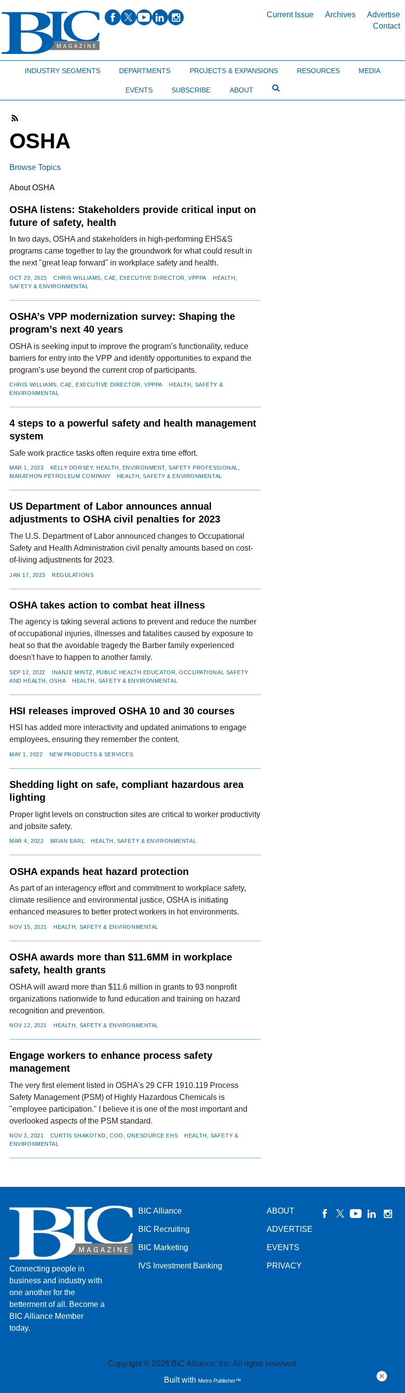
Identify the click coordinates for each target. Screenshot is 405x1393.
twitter (128, 17)
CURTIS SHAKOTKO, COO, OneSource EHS (114, 1135)
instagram (176, 17)
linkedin (160, 17)
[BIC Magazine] (50, 32)
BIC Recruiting (164, 1229)
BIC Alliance (160, 1211)
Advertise (383, 14)
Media (369, 71)
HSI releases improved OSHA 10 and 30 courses (122, 710)
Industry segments (62, 71)
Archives (340, 14)
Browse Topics (35, 167)
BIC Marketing (163, 1247)
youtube (144, 17)
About (241, 90)
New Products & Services (91, 754)
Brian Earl (67, 841)
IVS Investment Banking (180, 1266)
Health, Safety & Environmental (169, 476)
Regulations (72, 575)
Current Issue (290, 14)
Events (139, 90)
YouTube (356, 1213)
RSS (15, 118)
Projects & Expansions (234, 71)
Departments (144, 71)
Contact (386, 26)
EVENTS (283, 1247)
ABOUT (280, 1211)
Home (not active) (29, 68)
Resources (318, 71)
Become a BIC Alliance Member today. (57, 1316)
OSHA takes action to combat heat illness (107, 605)
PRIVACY (284, 1266)
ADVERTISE (290, 1229)
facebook (113, 17)
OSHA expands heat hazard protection (99, 871)
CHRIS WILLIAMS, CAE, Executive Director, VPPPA (129, 278)
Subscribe (190, 90)
